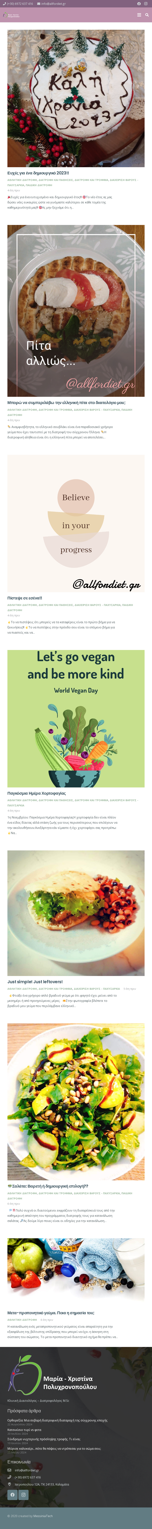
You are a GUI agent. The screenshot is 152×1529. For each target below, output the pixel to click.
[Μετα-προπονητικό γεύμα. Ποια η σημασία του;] (76, 1241)
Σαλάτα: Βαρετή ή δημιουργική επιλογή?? (50, 1186)
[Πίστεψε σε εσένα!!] (76, 457)
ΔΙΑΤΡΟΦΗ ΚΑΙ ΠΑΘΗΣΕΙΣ (56, 180)
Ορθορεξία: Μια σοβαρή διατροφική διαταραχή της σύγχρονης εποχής (57, 1420)
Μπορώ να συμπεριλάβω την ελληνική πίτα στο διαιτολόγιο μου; (66, 403)
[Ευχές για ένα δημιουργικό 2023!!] (76, 32)
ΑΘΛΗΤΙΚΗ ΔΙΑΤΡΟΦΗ (22, 180)
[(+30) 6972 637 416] (11, 1477)
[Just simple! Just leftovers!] (76, 853)
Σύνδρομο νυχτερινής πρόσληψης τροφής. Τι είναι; (43, 1439)
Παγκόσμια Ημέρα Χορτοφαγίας (36, 793)
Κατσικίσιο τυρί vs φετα (24, 1430)
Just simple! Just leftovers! (35, 982)
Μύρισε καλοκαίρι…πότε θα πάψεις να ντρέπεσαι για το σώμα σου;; (54, 1449)
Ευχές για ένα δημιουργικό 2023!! (38, 173)
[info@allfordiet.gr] (11, 1470)
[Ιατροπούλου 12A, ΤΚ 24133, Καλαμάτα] (11, 1484)
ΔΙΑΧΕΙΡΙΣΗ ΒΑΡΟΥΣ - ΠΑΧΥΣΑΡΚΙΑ (97, 409)
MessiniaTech (43, 1516)
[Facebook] (139, 3)
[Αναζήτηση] (147, 15)
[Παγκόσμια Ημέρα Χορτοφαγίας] (76, 653)
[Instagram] (145, 3)
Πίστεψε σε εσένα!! (24, 598)
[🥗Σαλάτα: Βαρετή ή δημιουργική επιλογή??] (76, 1026)
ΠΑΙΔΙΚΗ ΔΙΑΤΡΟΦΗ (39, 185)
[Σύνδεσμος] (11, 15)
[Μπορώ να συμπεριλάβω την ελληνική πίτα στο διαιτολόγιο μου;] (76, 228)
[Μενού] (139, 15)
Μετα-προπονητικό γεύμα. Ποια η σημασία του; (51, 1313)
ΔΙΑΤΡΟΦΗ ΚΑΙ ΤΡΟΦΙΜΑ (91, 180)
